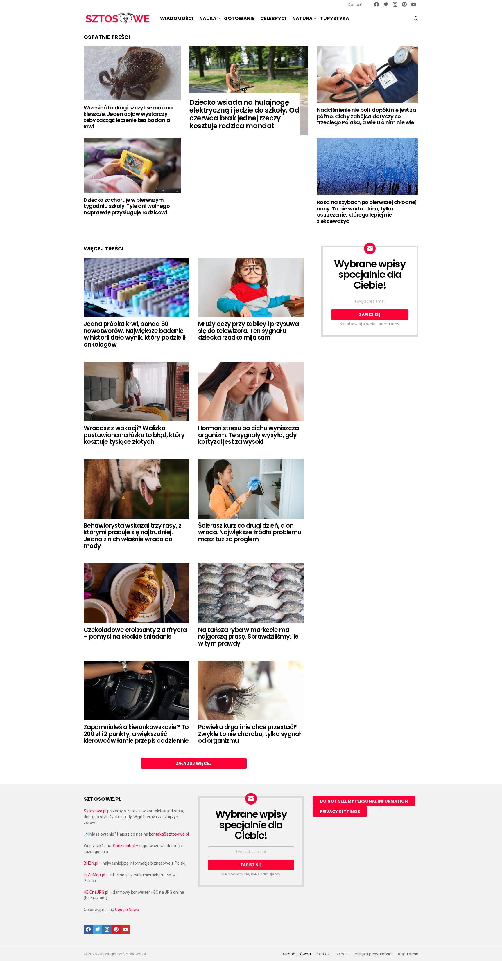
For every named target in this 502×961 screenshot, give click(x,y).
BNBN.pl (91, 863)
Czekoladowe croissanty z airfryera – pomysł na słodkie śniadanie (135, 633)
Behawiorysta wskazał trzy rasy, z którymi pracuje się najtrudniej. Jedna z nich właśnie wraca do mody (133, 535)
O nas (342, 954)
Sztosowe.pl (95, 811)
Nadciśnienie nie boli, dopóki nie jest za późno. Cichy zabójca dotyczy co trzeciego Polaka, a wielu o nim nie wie (366, 116)
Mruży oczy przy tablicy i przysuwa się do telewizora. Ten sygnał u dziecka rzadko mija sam (248, 331)
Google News (127, 909)
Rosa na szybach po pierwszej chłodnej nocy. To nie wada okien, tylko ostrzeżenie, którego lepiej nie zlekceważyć (366, 212)
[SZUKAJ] (416, 18)
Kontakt (355, 4)
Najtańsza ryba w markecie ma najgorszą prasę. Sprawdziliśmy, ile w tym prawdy (248, 636)
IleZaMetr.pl (94, 874)
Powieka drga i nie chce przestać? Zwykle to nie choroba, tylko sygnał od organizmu (249, 734)
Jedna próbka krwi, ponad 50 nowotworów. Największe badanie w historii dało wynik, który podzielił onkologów (134, 334)
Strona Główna (297, 954)
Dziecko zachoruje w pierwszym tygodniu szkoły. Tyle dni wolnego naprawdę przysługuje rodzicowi (127, 206)
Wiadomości (176, 18)
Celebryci (273, 18)
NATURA (302, 18)
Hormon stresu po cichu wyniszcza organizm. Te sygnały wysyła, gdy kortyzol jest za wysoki (248, 435)
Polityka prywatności (373, 954)
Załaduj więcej (194, 763)
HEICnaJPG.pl (96, 892)
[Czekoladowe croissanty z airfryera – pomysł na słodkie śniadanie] (136, 593)
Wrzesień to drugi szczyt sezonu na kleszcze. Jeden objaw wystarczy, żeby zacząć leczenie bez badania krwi (128, 117)
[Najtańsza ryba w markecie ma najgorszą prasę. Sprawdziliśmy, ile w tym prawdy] (251, 593)
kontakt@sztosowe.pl (169, 834)
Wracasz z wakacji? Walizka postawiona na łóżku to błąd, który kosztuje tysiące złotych (134, 435)
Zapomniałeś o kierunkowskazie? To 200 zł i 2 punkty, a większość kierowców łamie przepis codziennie (136, 734)
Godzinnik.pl (124, 845)
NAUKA (207, 18)
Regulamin (408, 954)
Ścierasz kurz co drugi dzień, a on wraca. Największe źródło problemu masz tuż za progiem (249, 532)
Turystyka (334, 18)
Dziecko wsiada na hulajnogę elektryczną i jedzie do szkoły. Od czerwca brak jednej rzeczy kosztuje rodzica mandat (244, 114)
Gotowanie (239, 18)
